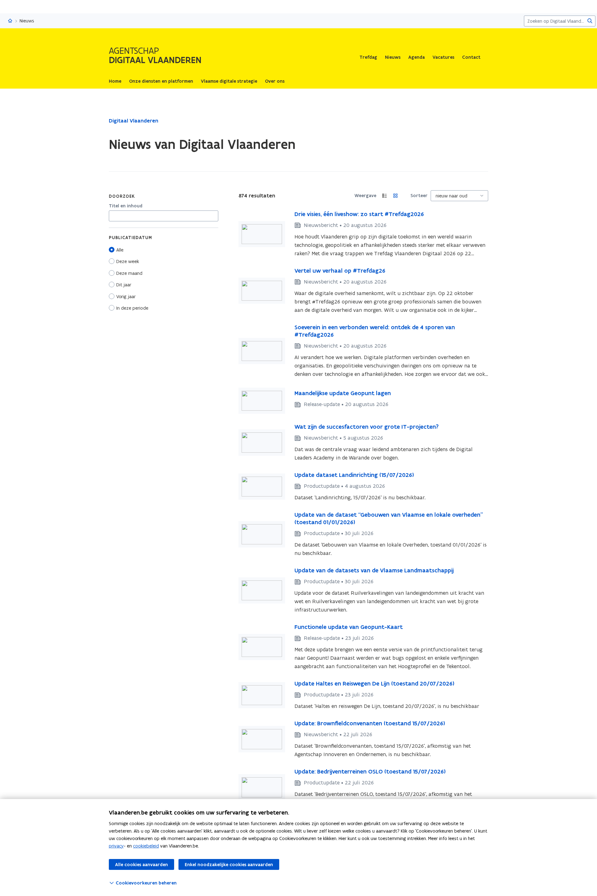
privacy (116, 846)
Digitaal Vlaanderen (133, 120)
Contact (471, 57)
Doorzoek (122, 196)
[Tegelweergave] (395, 195)
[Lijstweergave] (384, 195)
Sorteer (419, 195)
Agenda (416, 57)
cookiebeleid (146, 846)
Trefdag (368, 57)
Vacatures (443, 57)
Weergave (365, 195)
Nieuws (392, 57)
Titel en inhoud (125, 205)
